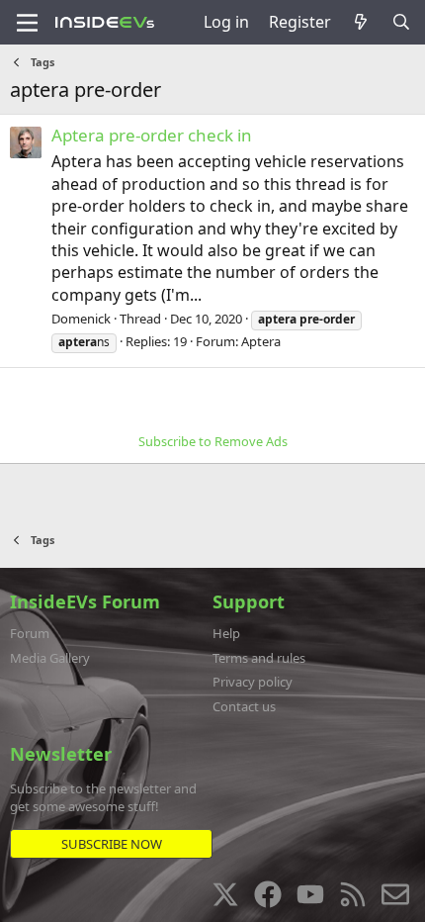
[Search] (401, 22)
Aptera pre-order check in (151, 135)
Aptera (261, 341)
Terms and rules (258, 658)
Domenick (81, 318)
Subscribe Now (111, 844)
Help (226, 633)
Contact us (244, 706)
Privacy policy (252, 682)
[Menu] (27, 23)
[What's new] (361, 22)
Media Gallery (50, 658)
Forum (29, 633)
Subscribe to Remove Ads (213, 441)
